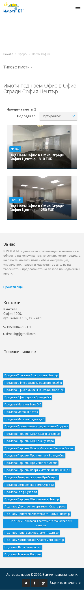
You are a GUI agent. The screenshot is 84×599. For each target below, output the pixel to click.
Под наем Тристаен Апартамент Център (31, 532)
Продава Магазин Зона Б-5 (22, 404)
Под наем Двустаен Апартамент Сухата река (35, 506)
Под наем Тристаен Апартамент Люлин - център (37, 514)
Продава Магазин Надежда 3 (24, 419)
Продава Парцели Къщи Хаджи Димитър (32, 433)
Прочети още (13, 287)
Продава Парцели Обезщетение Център (31, 499)
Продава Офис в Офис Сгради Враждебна (33, 382)
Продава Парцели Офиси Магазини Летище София (38, 448)
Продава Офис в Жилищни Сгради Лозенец (34, 390)
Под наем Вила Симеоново (22, 547)
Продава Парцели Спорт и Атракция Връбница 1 (37, 470)
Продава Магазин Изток (21, 412)
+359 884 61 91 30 (19, 327)
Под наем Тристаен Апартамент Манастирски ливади (41, 523)
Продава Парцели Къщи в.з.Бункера (29, 441)
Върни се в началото (65, 582)
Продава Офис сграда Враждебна (27, 397)
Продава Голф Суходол (20, 492)
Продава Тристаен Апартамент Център (31, 375)
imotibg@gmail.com (21, 334)
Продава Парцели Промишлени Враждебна (34, 455)
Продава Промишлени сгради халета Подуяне (36, 426)
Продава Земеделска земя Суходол (29, 484)
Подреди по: (27, 116)
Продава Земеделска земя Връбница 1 (31, 477)
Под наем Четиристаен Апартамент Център (34, 539)
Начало (8, 54)
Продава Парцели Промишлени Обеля (30, 463)
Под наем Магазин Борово (22, 554)
